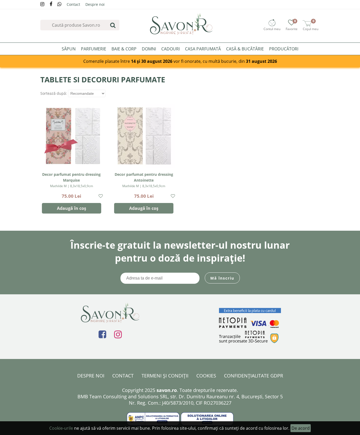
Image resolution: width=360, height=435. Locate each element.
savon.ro (167, 390)
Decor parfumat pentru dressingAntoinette (144, 180)
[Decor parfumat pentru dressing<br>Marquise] (71, 136)
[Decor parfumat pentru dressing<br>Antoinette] (144, 136)
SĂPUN (69, 49)
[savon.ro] (181, 24)
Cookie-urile (61, 428)
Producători (283, 49)
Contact (73, 4)
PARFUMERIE (93, 49)
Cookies (206, 375)
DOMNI (149, 49)
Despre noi (95, 4)
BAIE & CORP (124, 49)
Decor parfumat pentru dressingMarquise (71, 180)
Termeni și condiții (165, 375)
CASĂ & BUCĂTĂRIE (245, 49)
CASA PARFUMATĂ (203, 49)
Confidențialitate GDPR (253, 375)
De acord (300, 428)
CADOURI (170, 49)
